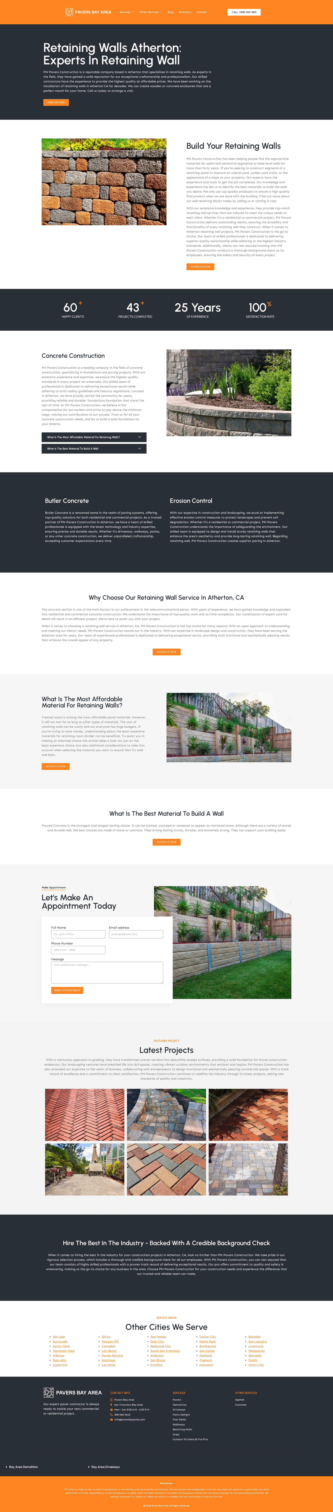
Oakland (205, 1355)
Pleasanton (256, 1351)
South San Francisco (165, 1351)
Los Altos (108, 1365)
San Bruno (158, 1360)
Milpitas (58, 1355)
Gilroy (106, 1337)
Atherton (157, 1355)
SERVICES (179, 1393)
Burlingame (207, 1346)
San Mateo (158, 1337)
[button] (94, 437)
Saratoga (108, 1360)
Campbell (108, 1346)
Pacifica (156, 1365)
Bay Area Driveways (106, 1467)
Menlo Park (207, 1341)
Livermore (255, 1346)
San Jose (59, 1337)
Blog (171, 12)
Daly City (157, 1341)
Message (57, 959)
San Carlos (207, 1351)
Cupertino (60, 1365)
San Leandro (257, 1341)
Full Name (58, 928)
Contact (202, 12)
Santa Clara (61, 1346)
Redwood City (161, 1346)
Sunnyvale (60, 1341)
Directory (185, 12)
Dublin (253, 1360)
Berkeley (254, 1337)
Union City (256, 1365)
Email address (119, 928)
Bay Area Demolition (23, 1467)
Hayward (206, 1365)
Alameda (254, 1355)
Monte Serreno (112, 1355)
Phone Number (62, 943)
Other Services (149, 12)
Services (125, 12)
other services (246, 1393)
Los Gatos (109, 1351)
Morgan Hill (110, 1341)
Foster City (207, 1337)
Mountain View (63, 1351)
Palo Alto (59, 1360)
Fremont (205, 1360)
